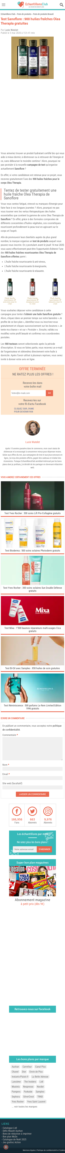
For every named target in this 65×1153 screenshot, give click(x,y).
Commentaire (10, 734)
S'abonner (44, 849)
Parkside (28, 1091)
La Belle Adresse (40, 1076)
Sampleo (40, 1091)
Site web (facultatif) (12, 783)
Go (49, 393)
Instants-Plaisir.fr (20, 1076)
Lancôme (16, 1081)
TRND (40, 1096)
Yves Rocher (18, 1101)
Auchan (15, 1066)
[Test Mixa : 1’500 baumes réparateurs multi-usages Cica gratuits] (32, 624)
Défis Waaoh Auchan (13, 1130)
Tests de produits (24, 14)
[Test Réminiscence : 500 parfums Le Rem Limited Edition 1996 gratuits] (32, 701)
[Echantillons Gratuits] (32, 7)
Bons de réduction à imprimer (17, 1133)
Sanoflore (19, 168)
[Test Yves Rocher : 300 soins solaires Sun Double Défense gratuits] (32, 584)
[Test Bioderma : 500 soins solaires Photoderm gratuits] (32, 546)
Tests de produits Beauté (43, 14)
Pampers (16, 1091)
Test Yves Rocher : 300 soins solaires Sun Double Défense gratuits (32, 589)
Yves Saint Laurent (36, 1101)
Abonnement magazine (32, 902)
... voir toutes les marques (24, 1106)
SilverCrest (28, 1096)
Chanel (15, 1071)
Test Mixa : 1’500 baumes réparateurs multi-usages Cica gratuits (32, 629)
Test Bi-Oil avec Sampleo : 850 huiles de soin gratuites (32, 668)
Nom (4, 764)
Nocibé (40, 1086)
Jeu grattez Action (12, 1142)
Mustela (16, 1086)
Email (5, 774)
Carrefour (27, 1066)
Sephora (16, 1096)
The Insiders (30, 1081)
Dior (24, 1071)
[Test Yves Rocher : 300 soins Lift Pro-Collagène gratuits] (32, 509)
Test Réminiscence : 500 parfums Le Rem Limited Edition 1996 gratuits (32, 707)
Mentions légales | (30, 1150)
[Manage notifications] (5, 1147)
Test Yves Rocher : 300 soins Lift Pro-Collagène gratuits (32, 513)
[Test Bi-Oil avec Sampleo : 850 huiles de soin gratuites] (32, 664)
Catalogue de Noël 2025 (14, 1139)
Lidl (41, 1081)
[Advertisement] (32, 114)
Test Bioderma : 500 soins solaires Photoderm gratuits (32, 550)
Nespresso (28, 1086)
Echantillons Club (8, 14)
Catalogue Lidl (10, 1128)
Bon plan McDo (10, 1136)
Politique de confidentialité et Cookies (51, 1150)
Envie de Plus (36, 1071)
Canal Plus (40, 1066)
